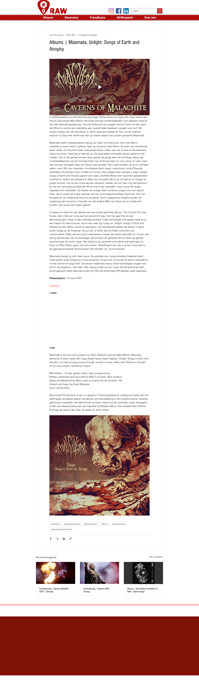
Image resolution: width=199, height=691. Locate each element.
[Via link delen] (70, 538)
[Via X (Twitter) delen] (57, 538)
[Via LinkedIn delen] (64, 538)
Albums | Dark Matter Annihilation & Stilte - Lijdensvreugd (142, 590)
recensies (55, 524)
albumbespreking (71, 524)
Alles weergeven (156, 557)
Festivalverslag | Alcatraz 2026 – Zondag (97, 590)
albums (105, 524)
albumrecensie (90, 524)
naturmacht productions (61, 529)
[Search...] (159, 10)
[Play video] (99, 87)
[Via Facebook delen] (50, 538)
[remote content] (99, 320)
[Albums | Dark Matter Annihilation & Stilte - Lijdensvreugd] (143, 573)
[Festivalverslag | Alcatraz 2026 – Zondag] (99, 573)
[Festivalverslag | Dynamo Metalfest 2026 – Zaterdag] (55, 573)
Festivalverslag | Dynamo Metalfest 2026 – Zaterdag (54, 590)
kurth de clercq (119, 524)
